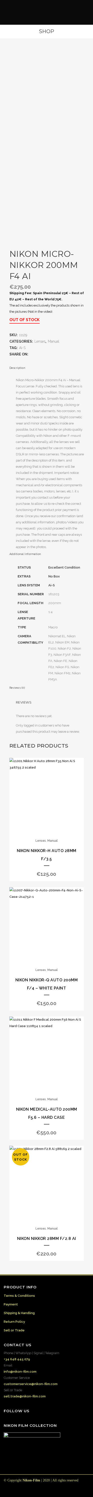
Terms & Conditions (19, 1296)
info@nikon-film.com (20, 1371)
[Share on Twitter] (36, 354)
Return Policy (14, 1321)
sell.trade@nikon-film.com (25, 1396)
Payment (11, 1304)
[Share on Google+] (41, 354)
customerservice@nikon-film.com (31, 1384)
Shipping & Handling (19, 1313)
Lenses (39, 341)
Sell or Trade (14, 1330)
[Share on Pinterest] (56, 354)
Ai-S (22, 348)
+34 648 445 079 (17, 1359)
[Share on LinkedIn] (46, 354)
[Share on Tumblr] (51, 354)
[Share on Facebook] (31, 354)
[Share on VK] (61, 354)
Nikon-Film (31, 1480)
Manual (53, 341)
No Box (54, 576)
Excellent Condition (64, 567)
